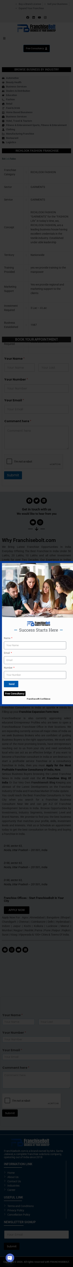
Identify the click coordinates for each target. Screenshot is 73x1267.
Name (7, 638)
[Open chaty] (10, 1258)
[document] (36, 633)
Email (7, 653)
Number (8, 667)
